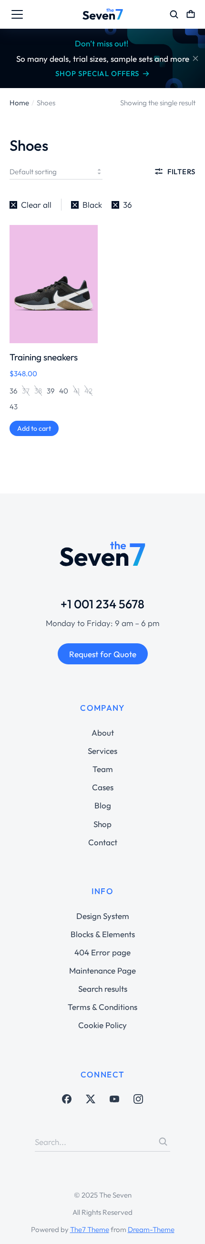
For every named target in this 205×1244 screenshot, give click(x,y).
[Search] (163, 1141)
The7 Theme (89, 1229)
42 (88, 390)
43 (14, 406)
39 (50, 390)
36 (13, 390)
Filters (181, 171)
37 (26, 390)
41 (76, 390)
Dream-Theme (151, 1229)
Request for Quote (102, 654)
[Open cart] (190, 14)
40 (63, 390)
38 (38, 390)
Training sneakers (44, 357)
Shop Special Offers (97, 73)
